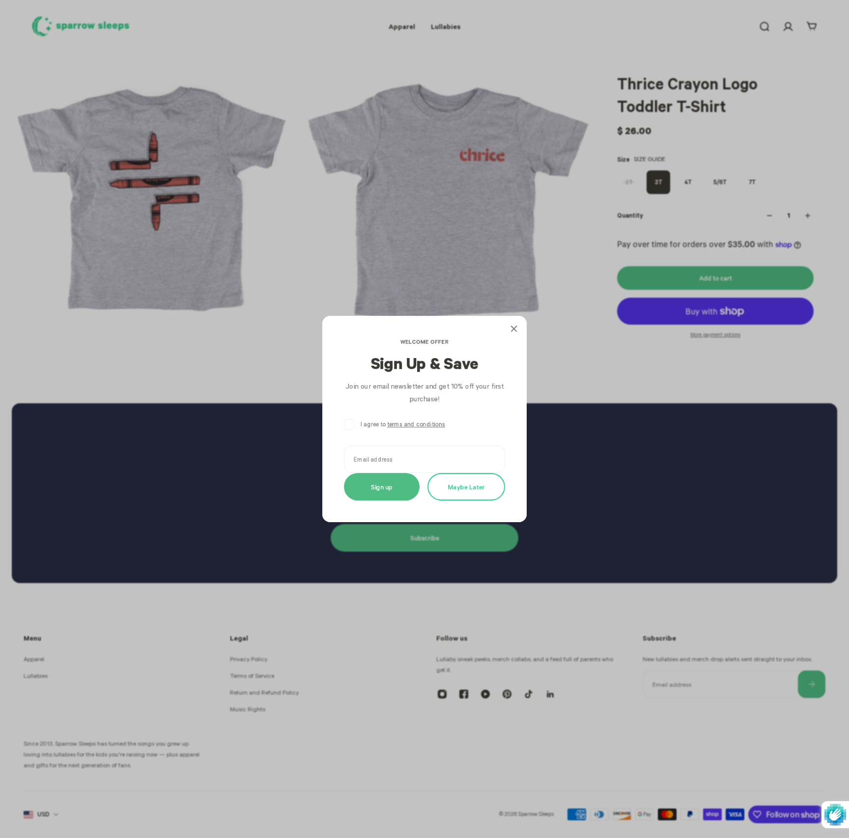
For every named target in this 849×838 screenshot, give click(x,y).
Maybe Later (466, 486)
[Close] (514, 328)
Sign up (382, 486)
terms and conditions (416, 424)
